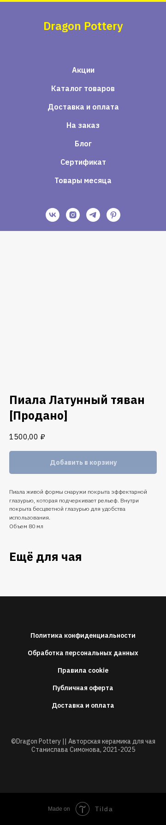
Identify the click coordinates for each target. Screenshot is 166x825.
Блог (83, 143)
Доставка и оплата (83, 106)
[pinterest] (113, 215)
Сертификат (83, 162)
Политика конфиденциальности (83, 635)
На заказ (83, 125)
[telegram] (93, 215)
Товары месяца (83, 180)
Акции (83, 70)
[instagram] (73, 215)
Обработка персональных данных (83, 653)
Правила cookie (83, 670)
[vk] (52, 215)
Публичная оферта (83, 688)
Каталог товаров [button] (83, 88)
